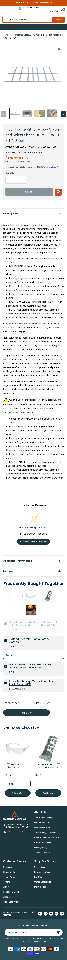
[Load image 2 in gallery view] (27, 113)
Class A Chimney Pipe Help (46, 837)
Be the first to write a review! (33, 541)
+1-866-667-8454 (14, 831)
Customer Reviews (42, 842)
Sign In (6, 887)
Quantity (9, 173)
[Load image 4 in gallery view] (52, 113)
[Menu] (5, 10)
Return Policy (9, 877)
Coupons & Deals (11, 892)
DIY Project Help (41, 822)
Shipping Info (9, 872)
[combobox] (26, 19)
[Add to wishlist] (56, 10)
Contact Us (8, 867)
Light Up (38, 877)
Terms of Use (53, 938)
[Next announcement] (63, 3)
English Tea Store (42, 872)
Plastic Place (40, 887)
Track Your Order (10, 902)
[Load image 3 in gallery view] (39, 113)
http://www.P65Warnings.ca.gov (18, 412)
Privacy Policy (40, 847)
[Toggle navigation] (5, 27)
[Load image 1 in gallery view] (14, 113)
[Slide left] (3, 114)
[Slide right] (63, 114)
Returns (6, 882)
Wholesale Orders (42, 827)
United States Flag (42, 882)
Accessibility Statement (45, 832)
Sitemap (7, 897)
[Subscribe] (58, 932)
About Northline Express (45, 817)
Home (5, 35)
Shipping (9, 161)
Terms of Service (42, 852)
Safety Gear (39, 867)
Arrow (8, 147)
